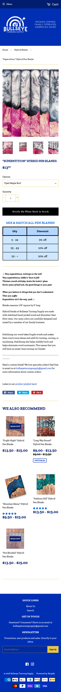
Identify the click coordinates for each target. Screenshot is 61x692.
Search (30, 610)
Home (5, 50)
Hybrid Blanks (21, 50)
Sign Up (52, 649)
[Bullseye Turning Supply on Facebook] (27, 664)
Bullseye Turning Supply (22, 673)
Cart (55, 4)
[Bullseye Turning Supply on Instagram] (32, 664)
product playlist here (25, 384)
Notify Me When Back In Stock (30, 211)
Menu (9, 4)
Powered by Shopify (45, 673)
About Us (30, 606)
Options (6, 176)
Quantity (6, 191)
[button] (9, 513)
